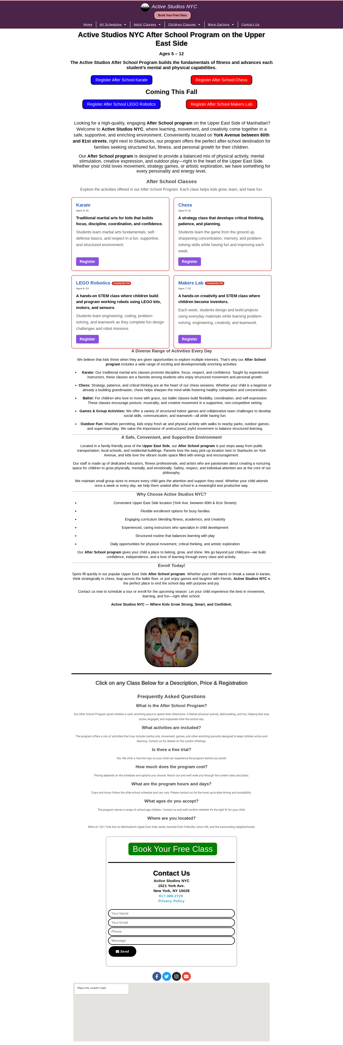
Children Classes (182, 24)
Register (87, 261)
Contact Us (251, 24)
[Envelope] (186, 976)
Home (88, 24)
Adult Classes (145, 24)
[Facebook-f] (156, 976)
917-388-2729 (171, 896)
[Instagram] (176, 976)
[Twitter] (166, 976)
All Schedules (111, 24)
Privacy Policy (171, 901)
